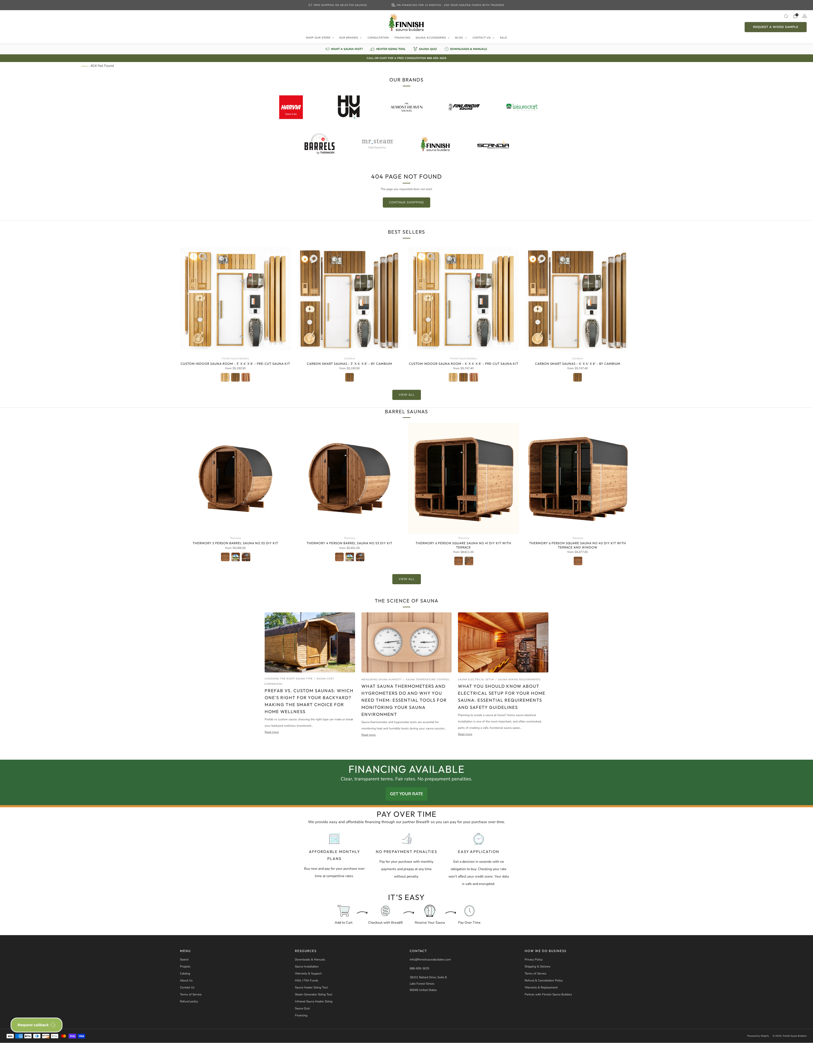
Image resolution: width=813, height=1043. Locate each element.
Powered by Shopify (758, 1035)
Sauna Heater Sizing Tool (311, 987)
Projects (185, 966)
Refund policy (189, 1001)
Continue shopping (406, 202)
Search (184, 960)
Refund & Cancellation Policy (544, 980)
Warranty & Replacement (541, 987)
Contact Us (482, 37)
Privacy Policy (534, 960)
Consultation (378, 37)
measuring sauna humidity (381, 679)
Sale (503, 37)
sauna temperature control (428, 679)
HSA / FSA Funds (306, 980)
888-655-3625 (419, 968)
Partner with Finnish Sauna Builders (548, 994)
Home (84, 66)
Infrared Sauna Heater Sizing (313, 1001)
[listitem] (338, 5)
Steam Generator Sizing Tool (313, 994)
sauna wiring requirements (519, 679)
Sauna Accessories (431, 37)
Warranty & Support (308, 973)
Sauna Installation (307, 966)
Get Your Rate (406, 794)
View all (407, 395)
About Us (186, 980)
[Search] (786, 16)
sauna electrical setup (476, 679)
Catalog (185, 973)
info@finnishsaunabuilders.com (430, 960)
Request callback (33, 1025)
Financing (403, 37)
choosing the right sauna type (289, 678)
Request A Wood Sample (775, 27)
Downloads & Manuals (310, 960)
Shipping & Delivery (537, 966)
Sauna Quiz (302, 1008)
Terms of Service (191, 994)
